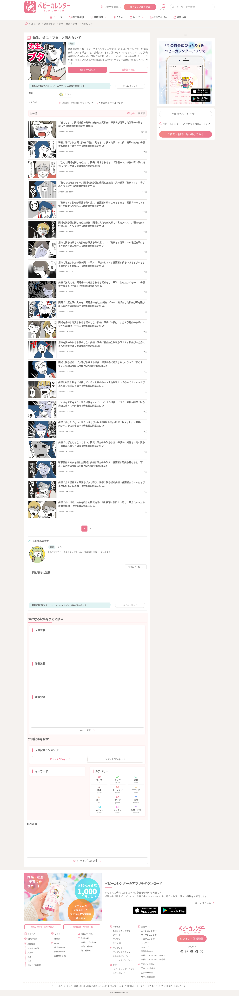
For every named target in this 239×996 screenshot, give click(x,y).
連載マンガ (49, 24)
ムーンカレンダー (149, 931)
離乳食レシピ (60, 947)
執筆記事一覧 (134, 567)
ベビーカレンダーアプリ (123, 969)
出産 (29, 957)
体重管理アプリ (119, 973)
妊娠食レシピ (60, 951)
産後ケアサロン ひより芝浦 (152, 959)
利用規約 (168, 986)
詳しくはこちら (203, 903)
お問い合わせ (179, 986)
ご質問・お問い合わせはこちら (185, 134)
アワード (117, 935)
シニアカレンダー (149, 939)
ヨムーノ (145, 947)
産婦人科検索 (87, 946)
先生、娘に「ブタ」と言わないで (76, 24)
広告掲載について (155, 986)
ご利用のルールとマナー (185, 114)
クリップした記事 (87, 860)
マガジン (117, 939)
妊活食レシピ (60, 956)
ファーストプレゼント (122, 960)
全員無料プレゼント (121, 956)
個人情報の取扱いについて (95, 986)
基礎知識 (98, 17)
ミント (68, 94)
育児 (29, 961)
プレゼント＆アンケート (123, 952)
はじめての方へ (112, 7)
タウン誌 (117, 943)
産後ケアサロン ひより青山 (152, 955)
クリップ (131, 86)
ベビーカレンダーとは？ (62, 986)
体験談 (57, 939)
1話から (131, 113)
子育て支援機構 (148, 968)
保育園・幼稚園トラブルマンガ (78, 103)
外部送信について (116, 986)
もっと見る (85, 730)
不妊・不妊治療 (34, 965)
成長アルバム (160, 17)
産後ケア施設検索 (89, 942)
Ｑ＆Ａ (119, 17)
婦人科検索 (86, 950)
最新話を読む (128, 69)
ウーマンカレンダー (150, 935)
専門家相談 (78, 17)
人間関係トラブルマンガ (110, 103)
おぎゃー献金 (147, 972)
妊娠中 (30, 952)
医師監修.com (147, 951)
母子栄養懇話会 (148, 977)
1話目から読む (87, 69)
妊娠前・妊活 (33, 948)
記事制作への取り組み (44, 927)
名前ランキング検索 (121, 931)
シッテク (145, 943)
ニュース (57, 17)
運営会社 (78, 986)
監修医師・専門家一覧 (83, 927)
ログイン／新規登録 (140, 7)
